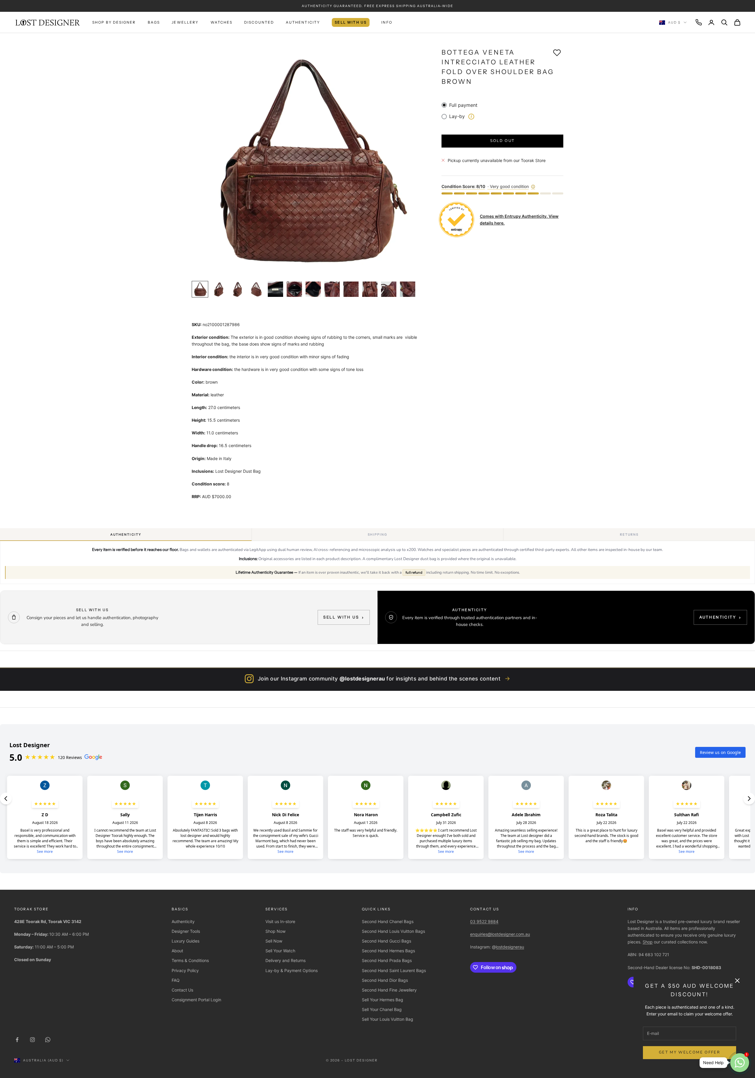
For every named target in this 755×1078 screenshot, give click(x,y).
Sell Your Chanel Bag (382, 1009)
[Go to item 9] (351, 289)
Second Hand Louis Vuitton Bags (393, 931)
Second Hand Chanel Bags (387, 921)
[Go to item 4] (256, 289)
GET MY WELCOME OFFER (689, 1052)
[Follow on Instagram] (32, 1040)
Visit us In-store (280, 921)
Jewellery (185, 22)
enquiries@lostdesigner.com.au (500, 934)
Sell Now (273, 940)
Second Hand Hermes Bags (388, 950)
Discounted (259, 22)
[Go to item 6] (294, 289)
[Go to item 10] (370, 289)
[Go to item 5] (275, 289)
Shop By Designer (114, 22)
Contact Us (182, 989)
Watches (221, 22)
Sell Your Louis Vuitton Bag (387, 1019)
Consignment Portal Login (196, 999)
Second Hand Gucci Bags (386, 940)
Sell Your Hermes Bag (382, 999)
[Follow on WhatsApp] (48, 1040)
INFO (386, 22)
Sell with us (343, 617)
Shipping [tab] (378, 534)
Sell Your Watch (280, 950)
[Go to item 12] (407, 289)
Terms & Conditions (190, 960)
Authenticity (303, 22)
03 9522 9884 (484, 921)
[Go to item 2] (219, 289)
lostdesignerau (510, 946)
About (177, 950)
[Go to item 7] (313, 289)
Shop (648, 941)
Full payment (463, 105)
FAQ (176, 980)
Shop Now (275, 931)
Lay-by (460, 116)
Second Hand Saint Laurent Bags (394, 970)
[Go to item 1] (200, 289)
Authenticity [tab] (125, 534)
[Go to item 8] (332, 289)
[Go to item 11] (388, 289)
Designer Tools (186, 931)
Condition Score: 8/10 (488, 186)
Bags (154, 22)
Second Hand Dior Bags (385, 980)
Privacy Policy (185, 970)
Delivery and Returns (285, 960)
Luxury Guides (185, 940)
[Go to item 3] (237, 289)
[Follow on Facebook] (17, 1040)
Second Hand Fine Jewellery (389, 989)
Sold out (502, 140)
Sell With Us (351, 22)
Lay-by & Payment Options (291, 970)
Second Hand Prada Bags (387, 960)
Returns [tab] (629, 534)
